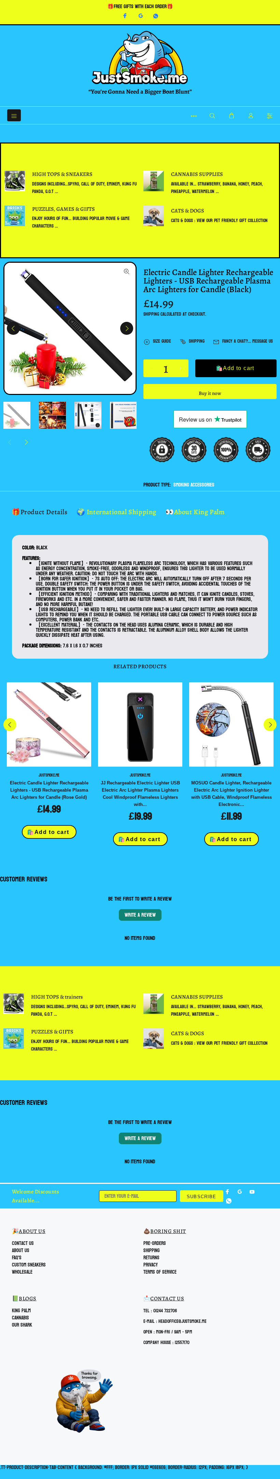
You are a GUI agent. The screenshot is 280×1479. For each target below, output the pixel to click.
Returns (151, 1257)
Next (126, 328)
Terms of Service (160, 1272)
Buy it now (210, 393)
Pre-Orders (154, 1243)
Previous (13, 328)
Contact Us (23, 1243)
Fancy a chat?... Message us (247, 341)
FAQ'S (17, 1257)
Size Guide (162, 341)
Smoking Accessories (193, 485)
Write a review (140, 915)
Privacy (150, 1265)
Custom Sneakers (29, 1265)
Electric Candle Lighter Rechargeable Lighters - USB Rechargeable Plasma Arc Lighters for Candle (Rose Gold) (49, 790)
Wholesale (22, 1272)
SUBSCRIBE (201, 1196)
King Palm (21, 1310)
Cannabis (20, 1317)
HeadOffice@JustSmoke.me (182, 1321)
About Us (20, 1250)
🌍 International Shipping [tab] (116, 512)
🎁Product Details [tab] (40, 512)
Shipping (151, 314)
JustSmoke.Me (49, 775)
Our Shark (22, 1325)
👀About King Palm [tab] (195, 512)
